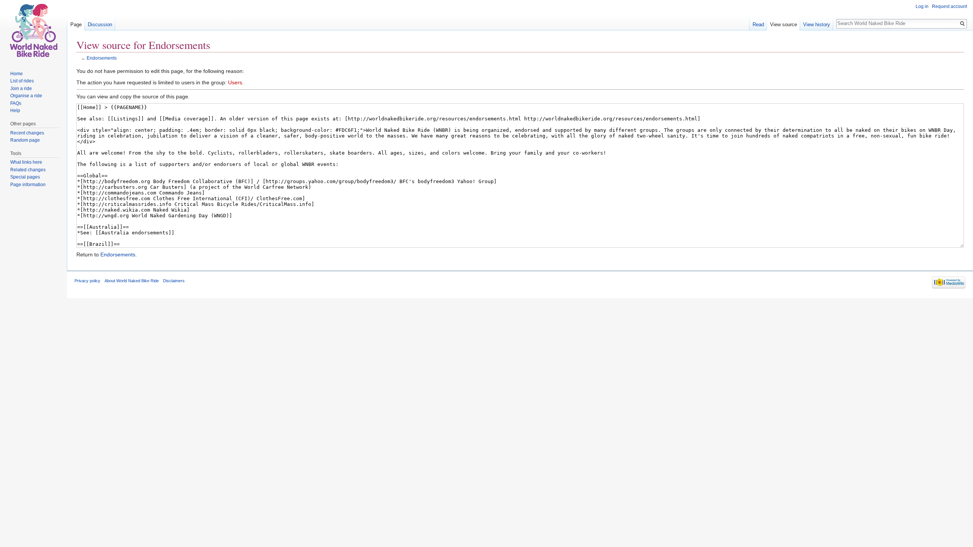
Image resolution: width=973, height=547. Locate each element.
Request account (949, 6)
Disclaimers (174, 280)
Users (235, 82)
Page (76, 24)
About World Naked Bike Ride (132, 280)
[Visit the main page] (33, 30)
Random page (25, 140)
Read (758, 24)
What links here (26, 162)
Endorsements (102, 57)
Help (15, 110)
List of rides (22, 81)
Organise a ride (26, 95)
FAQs (15, 103)
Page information (28, 184)
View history (816, 24)
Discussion (100, 24)
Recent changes (27, 133)
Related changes (28, 169)
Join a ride (21, 88)
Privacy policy (87, 280)
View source (783, 24)
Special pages (25, 177)
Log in (922, 6)
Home (16, 73)
